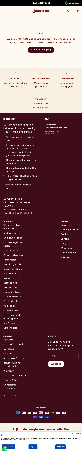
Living (64, 243)
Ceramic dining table (14, 255)
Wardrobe (66, 248)
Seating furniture (70, 229)
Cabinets (66, 234)
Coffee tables (10, 310)
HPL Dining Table (12, 264)
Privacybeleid (76, 433)
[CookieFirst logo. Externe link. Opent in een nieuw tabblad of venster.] (2, 435)
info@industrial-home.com (56, 128)
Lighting (65, 238)
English (40, 402)
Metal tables (10, 287)
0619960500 (51, 124)
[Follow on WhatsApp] (21, 395)
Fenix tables (9, 259)
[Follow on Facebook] (4, 395)
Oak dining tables (12, 237)
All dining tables (11, 233)
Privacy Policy (10, 380)
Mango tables (11, 278)
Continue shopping (41, 49)
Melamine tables (12, 268)
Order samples (69, 252)
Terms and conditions (15, 375)
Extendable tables (13, 296)
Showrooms (67, 257)
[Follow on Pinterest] (16, 395)
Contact (7, 353)
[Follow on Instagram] (10, 395)
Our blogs (8, 348)
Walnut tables (11, 250)
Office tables (10, 327)
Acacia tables (10, 273)
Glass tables (10, 282)
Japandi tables (11, 292)
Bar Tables (9, 323)
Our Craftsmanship (13, 344)
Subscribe (56, 363)
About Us (8, 339)
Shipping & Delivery (13, 358)
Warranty (8, 370)
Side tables (9, 305)
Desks (64, 225)
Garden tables (11, 301)
